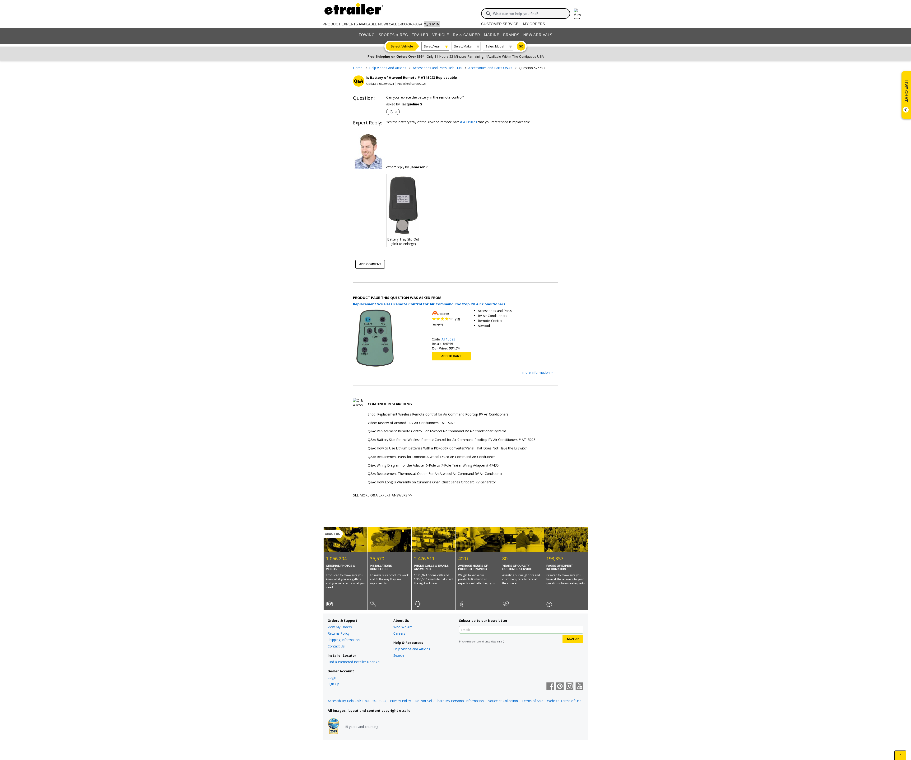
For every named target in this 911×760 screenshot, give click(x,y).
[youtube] (579, 686)
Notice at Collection (503, 701)
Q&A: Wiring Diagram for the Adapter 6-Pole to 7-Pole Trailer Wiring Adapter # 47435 (433, 465)
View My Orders (340, 627)
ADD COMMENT (370, 264)
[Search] (488, 13)
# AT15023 (468, 122)
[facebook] (550, 686)
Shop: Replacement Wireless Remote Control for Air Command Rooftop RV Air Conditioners (438, 414)
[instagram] (570, 686)
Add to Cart (451, 356)
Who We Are (403, 627)
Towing (367, 35)
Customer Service (499, 24)
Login (332, 677)
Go (521, 46)
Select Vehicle (401, 46)
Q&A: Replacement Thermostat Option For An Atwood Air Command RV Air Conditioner (435, 474)
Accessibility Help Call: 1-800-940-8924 (357, 701)
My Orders (534, 24)
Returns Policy (338, 633)
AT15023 (448, 339)
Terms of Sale (532, 701)
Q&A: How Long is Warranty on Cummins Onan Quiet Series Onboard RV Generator (432, 482)
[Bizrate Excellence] (333, 727)
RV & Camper (466, 35)
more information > (537, 373)
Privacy (463, 641)
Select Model (495, 46)
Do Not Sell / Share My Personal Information (449, 701)
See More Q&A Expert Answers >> (382, 495)
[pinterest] (560, 686)
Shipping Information (344, 639)
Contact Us (336, 646)
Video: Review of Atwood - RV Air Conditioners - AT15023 (412, 423)
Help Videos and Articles (411, 649)
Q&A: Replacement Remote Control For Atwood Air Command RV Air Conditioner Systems (437, 431)
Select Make (463, 46)
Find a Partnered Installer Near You (354, 662)
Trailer (420, 35)
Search (398, 655)
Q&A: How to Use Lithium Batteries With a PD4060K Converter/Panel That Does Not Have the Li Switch (448, 448)
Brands (511, 35)
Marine (491, 35)
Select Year (432, 46)
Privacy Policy (400, 701)
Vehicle (440, 35)
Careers (399, 633)
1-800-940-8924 (410, 24)
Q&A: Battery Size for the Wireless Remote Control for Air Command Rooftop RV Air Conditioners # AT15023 (451, 440)
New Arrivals (538, 35)
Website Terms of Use (564, 701)
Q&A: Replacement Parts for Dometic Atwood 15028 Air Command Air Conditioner (431, 457)
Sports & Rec (393, 35)
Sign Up (333, 684)
